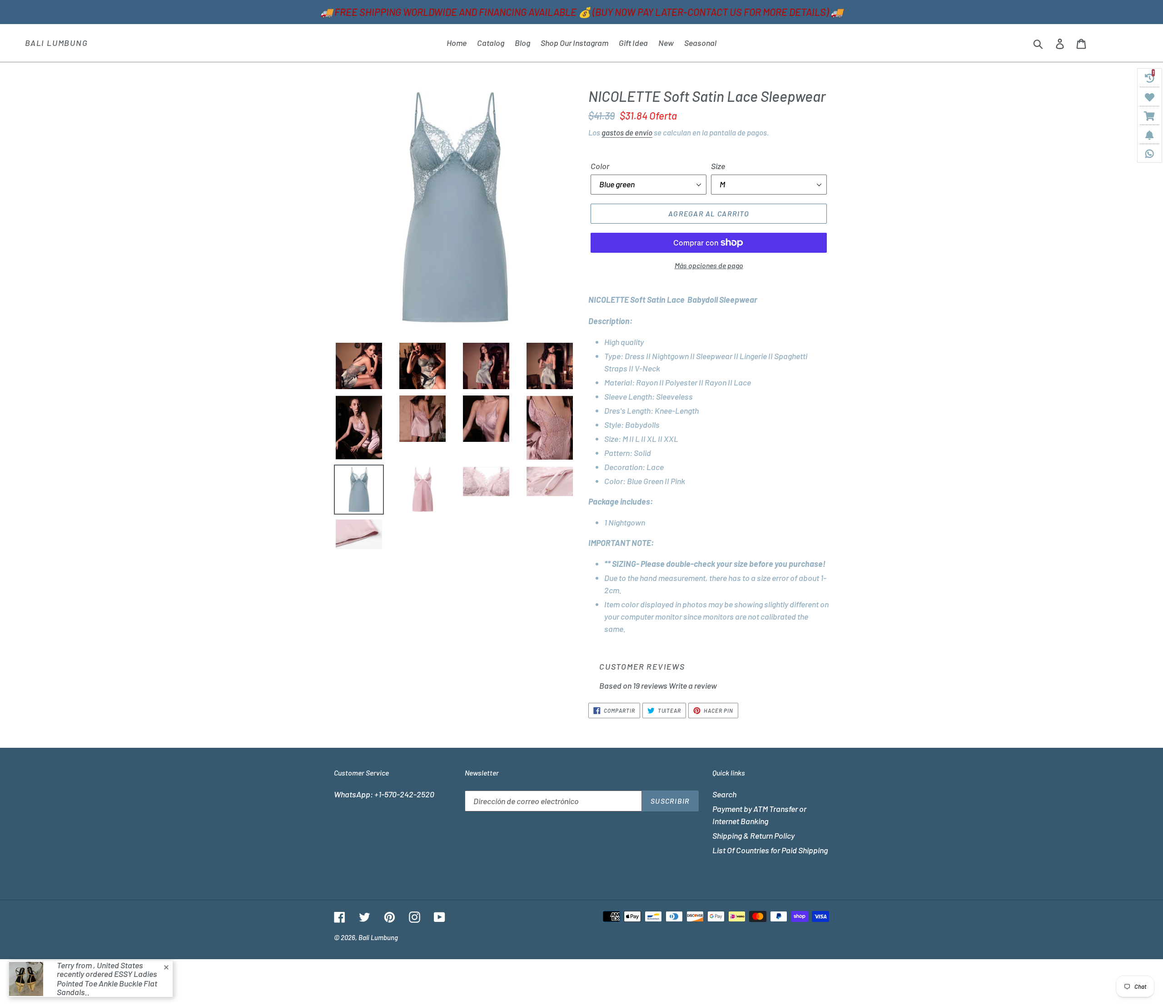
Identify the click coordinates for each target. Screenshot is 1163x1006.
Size (718, 166)
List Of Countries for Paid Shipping (770, 850)
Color (600, 166)
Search (724, 794)
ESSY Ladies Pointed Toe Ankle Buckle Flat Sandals (107, 983)
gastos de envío (626, 132)
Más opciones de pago (709, 265)
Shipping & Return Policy (753, 836)
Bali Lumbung (56, 43)
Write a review (693, 686)
